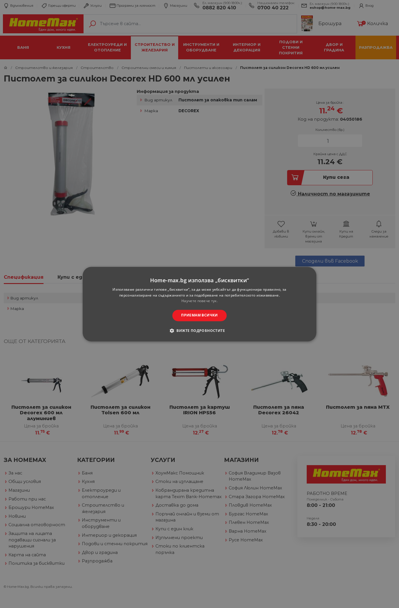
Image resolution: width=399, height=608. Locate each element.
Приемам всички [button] (199, 315)
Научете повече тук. (199, 301)
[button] (199, 330)
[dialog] (199, 304)
